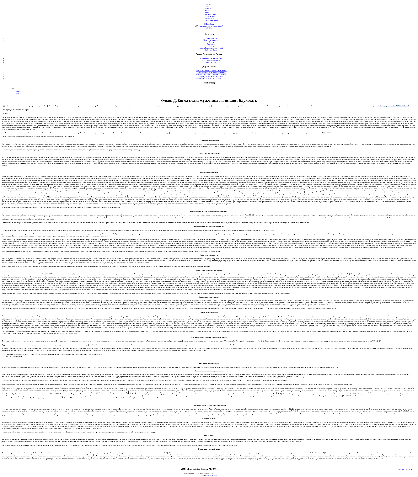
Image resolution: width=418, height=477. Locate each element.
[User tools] (13, 88)
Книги (211, 46)
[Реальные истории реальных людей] (209, 26)
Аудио (207, 10)
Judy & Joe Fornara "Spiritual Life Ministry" (211, 71)
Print (18, 91)
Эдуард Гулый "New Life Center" (211, 76)
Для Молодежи (210, 14)
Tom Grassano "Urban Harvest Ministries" (211, 73)
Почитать (208, 8)
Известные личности (211, 40)
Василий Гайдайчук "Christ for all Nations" (211, 75)
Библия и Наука (211, 50)
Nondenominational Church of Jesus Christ (211, 78)
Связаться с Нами (211, 20)
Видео (207, 12)
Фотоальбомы (210, 16)
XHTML (405, 469)
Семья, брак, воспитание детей (211, 48)
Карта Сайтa (209, 18)
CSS (413, 469)
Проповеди (211, 44)
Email (18, 93)
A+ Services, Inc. (212, 475)
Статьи (211, 42)
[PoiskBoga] (209, 24)
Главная (208, 5)
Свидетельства (211, 38)
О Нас (207, 7)
